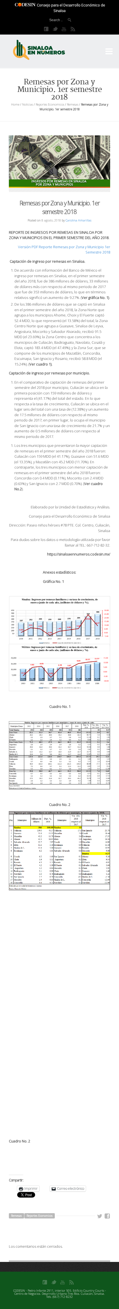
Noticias (27, 104)
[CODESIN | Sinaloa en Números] (45, 50)
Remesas (72, 104)
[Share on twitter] (100, 1216)
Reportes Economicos (50, 104)
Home (15, 104)
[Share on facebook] (107, 1216)
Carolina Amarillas (78, 220)
